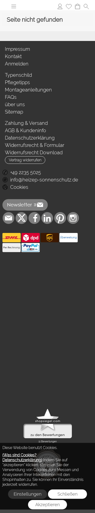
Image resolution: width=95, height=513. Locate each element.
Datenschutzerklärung (30, 138)
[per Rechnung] (11, 247)
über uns (15, 104)
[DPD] (30, 237)
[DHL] (11, 237)
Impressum (17, 49)
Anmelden (16, 64)
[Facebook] (34, 218)
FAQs (11, 97)
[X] (21, 218)
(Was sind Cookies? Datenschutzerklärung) (22, 457)
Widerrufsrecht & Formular (34, 145)
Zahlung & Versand (26, 123)
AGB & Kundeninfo (25, 130)
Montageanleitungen (28, 90)
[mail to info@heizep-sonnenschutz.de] (8, 218)
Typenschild (18, 75)
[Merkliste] (69, 6)
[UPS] (49, 237)
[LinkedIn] (47, 218)
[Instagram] (73, 218)
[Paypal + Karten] (30, 247)
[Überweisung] (68, 237)
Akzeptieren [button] (47, 504)
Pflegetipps (17, 82)
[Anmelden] (60, 6)
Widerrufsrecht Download (34, 152)
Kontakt (13, 56)
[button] (14, 6)
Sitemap (14, 112)
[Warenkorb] (77, 6)
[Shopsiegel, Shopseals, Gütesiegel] (47, 410)
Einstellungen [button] (27, 494)
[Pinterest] (60, 218)
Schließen (67, 494)
